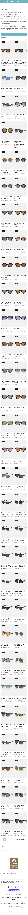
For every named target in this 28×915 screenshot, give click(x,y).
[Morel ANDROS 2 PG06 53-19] (20, 423)
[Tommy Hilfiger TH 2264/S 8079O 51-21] (7, 607)
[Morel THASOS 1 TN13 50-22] (20, 239)
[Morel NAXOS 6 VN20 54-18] (20, 370)
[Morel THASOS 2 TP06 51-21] (7, 265)
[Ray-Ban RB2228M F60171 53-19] (20, 821)
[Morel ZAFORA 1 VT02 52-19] (7, 370)
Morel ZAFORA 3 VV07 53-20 (6, 141)
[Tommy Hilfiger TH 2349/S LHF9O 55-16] (7, 528)
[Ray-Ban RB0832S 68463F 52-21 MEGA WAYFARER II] (7, 686)
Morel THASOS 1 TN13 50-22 (19, 250)
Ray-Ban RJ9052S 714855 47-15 (6, 115)
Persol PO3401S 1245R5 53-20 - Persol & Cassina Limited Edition (19, 143)
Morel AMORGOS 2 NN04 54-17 (19, 224)
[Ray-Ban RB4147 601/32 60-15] (7, 821)
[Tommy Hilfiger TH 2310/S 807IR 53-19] (20, 554)
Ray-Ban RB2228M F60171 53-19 (19, 832)
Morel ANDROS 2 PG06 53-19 (19, 434)
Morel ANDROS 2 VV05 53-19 (6, 434)
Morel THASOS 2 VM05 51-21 (19, 89)
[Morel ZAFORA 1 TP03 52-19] (20, 344)
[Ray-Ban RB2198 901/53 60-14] (7, 660)
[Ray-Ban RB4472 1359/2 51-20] (20, 714)
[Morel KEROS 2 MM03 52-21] (7, 160)
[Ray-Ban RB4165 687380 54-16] (20, 794)
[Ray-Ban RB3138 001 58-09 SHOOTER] (20, 660)
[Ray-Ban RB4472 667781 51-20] (7, 742)
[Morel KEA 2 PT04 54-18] (7, 318)
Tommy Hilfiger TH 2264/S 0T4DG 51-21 (20, 618)
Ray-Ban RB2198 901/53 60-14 (5, 671)
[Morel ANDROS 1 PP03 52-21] (7, 449)
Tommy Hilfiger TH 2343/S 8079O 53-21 (20, 592)
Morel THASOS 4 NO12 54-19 (19, 408)
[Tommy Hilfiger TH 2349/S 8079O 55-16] (20, 502)
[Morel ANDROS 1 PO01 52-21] (20, 449)
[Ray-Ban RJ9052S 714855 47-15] (7, 104)
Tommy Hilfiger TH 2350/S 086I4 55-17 (20, 539)
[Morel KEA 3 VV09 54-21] (7, 344)
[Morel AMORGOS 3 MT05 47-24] (7, 212)
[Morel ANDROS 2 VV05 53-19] (7, 423)
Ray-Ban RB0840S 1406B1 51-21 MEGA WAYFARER (6, 726)
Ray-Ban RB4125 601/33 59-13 (5, 645)
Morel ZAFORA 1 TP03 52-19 (19, 355)
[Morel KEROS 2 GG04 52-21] (20, 160)
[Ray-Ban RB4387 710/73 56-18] (20, 768)
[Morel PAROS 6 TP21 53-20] (20, 265)
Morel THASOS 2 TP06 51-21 (6, 276)
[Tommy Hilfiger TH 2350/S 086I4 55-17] (20, 528)
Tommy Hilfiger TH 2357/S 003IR (19, 487)
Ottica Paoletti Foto (9, 903)
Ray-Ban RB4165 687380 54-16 (19, 806)
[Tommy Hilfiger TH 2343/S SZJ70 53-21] (7, 581)
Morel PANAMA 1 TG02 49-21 (6, 302)
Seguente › (22, 839)
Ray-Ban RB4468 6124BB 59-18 (6, 779)
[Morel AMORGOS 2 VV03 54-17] (7, 239)
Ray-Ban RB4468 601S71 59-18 (19, 753)
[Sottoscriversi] (26, 878)
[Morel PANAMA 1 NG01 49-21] (20, 291)
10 (17, 839)
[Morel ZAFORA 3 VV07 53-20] (7, 130)
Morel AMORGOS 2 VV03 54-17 (6, 250)
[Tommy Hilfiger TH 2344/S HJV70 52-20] (7, 502)
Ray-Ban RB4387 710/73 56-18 (19, 779)
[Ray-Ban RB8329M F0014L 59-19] (7, 78)
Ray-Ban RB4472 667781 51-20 (6, 753)
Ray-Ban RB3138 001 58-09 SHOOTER (20, 671)
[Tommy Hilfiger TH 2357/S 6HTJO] (7, 476)
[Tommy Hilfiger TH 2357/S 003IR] (20, 476)
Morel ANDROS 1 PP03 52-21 (6, 460)
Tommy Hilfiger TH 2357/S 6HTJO (6, 487)
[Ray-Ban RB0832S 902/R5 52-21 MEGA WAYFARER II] (20, 686)
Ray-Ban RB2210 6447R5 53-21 (19, 645)
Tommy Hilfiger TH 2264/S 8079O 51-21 (7, 618)
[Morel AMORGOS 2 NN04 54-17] (20, 212)
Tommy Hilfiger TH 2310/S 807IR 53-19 (19, 566)
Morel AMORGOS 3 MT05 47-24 (6, 224)
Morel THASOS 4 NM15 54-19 (6, 408)
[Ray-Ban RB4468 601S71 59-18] (20, 742)
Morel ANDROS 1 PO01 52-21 (19, 460)
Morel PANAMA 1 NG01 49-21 (19, 302)
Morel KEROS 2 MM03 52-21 (5, 171)
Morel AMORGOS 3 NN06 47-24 (19, 197)
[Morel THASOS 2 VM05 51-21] (20, 78)
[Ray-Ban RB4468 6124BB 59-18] (7, 768)
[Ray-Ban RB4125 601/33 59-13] (7, 633)
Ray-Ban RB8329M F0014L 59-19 (6, 89)
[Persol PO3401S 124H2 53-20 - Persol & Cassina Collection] (7, 50)
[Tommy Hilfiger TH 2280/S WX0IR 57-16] (7, 554)
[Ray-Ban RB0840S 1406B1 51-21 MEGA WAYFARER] (7, 714)
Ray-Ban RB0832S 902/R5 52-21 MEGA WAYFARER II (20, 698)
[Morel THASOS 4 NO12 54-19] (20, 397)
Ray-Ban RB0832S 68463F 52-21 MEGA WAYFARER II (7, 698)
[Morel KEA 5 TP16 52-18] (20, 318)
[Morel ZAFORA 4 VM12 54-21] (20, 104)
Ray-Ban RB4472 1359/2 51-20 (19, 725)
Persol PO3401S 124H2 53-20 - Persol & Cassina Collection (7, 62)
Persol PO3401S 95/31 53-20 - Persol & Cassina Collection (20, 62)
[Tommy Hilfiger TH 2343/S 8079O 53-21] (20, 581)
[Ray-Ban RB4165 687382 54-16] (7, 794)
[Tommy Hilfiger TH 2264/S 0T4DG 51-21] (20, 607)
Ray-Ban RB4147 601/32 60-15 (5, 832)
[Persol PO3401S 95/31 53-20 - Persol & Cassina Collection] (20, 50)
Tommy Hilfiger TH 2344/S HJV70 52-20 (7, 513)
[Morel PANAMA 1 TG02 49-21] (7, 291)
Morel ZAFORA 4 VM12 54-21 (19, 115)
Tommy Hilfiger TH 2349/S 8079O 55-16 (20, 513)
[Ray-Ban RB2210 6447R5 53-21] (20, 633)
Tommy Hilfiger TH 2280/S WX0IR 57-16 (7, 566)
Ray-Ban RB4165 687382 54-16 (5, 806)
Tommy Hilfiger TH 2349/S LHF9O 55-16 (7, 539)
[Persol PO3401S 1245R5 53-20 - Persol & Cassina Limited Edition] (20, 130)
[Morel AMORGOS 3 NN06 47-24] (20, 186)
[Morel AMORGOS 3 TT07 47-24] (7, 186)
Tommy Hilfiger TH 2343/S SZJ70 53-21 (7, 592)
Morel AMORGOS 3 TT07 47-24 (6, 197)
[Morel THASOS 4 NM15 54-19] (7, 397)
